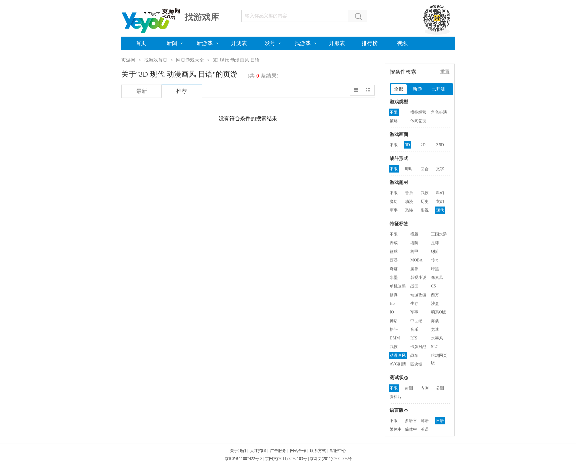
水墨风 (437, 338)
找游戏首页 (155, 60)
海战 (435, 320)
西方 (435, 294)
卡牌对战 (418, 346)
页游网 (128, 60)
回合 (425, 169)
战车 (414, 355)
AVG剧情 (398, 364)
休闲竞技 (418, 121)
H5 (392, 303)
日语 (440, 420)
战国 (414, 286)
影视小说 (418, 277)
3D (407, 145)
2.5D (440, 145)
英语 (425, 429)
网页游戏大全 (190, 60)
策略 (394, 121)
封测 (409, 388)
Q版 (434, 251)
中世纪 (416, 320)
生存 (414, 303)
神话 (394, 320)
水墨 (394, 277)
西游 (394, 260)
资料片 (396, 396)
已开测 (438, 89)
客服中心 (338, 450)
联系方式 (318, 450)
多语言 (411, 420)
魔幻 (394, 201)
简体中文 (411, 430)
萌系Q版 (438, 312)
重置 (445, 71)
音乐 (409, 193)
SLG (435, 346)
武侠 (425, 193)
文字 (440, 169)
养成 (394, 242)
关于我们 (238, 450)
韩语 (425, 420)
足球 (435, 242)
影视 (425, 210)
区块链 (416, 364)
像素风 (437, 277)
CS (433, 286)
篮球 (394, 251)
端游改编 (418, 294)
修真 (394, 294)
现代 (440, 210)
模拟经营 (418, 112)
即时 (409, 169)
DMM (395, 338)
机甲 (414, 251)
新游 (417, 89)
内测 (425, 388)
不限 (394, 112)
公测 (440, 388)
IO (392, 312)
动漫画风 (398, 355)
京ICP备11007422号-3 (243, 458)
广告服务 (278, 450)
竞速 (435, 329)
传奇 (435, 260)
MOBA (416, 260)
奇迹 (394, 268)
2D (423, 145)
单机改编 (398, 286)
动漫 (409, 201)
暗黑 (435, 268)
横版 (414, 234)
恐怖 (409, 210)
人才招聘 (258, 450)
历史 (425, 201)
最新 (141, 91)
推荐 (181, 91)
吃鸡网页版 (439, 356)
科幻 (440, 193)
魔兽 (414, 268)
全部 (398, 89)
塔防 (414, 242)
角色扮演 (439, 112)
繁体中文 (396, 430)
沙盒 (435, 303)
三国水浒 (439, 234)
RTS (413, 338)
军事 (394, 210)
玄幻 (440, 201)
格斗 (394, 329)
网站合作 (298, 450)
